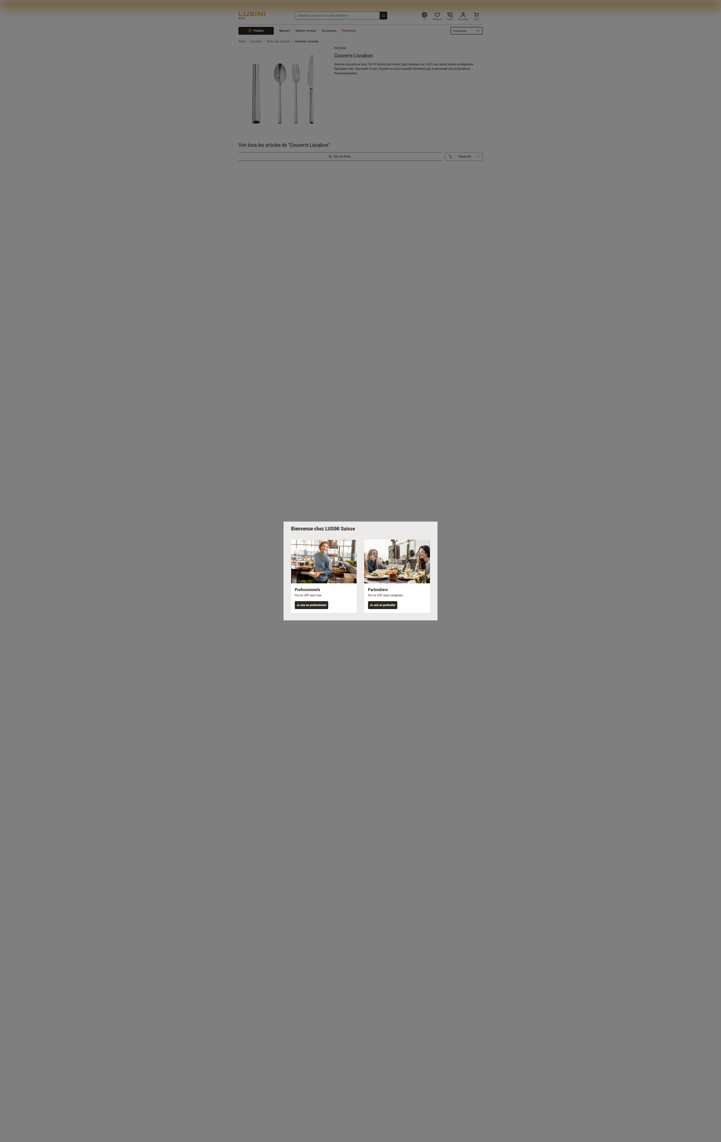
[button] (324, 576)
